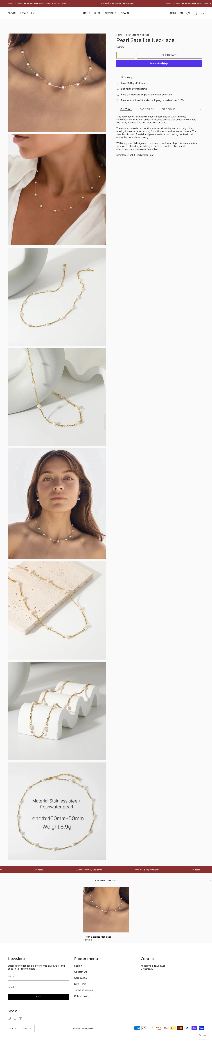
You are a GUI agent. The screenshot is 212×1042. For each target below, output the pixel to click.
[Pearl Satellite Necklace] (106, 910)
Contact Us (80, 971)
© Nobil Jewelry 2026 (83, 1028)
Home (119, 35)
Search (78, 965)
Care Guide (80, 977)
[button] (97, 13)
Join (38, 996)
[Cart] (202, 13)
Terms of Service (83, 989)
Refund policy (82, 996)
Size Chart (80, 983)
